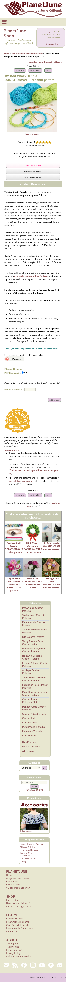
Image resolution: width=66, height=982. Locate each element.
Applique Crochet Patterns (31, 672)
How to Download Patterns (31, 844)
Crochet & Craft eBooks (34, 714)
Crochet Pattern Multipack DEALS (31, 701)
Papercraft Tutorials (32, 731)
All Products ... (29, 751)
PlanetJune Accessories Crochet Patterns (34, 694)
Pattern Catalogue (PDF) (18, 906)
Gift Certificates (30, 722)
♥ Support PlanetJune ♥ (18, 887)
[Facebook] (24, 965)
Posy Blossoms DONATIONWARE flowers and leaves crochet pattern (14, 584)
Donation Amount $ (14, 390)
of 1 (25, 373)
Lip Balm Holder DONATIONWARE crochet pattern (51, 546)
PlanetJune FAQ (14, 950)
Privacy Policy (13, 953)
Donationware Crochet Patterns (27, 53)
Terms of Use (26, 853)
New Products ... (30, 742)
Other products (26, 831)
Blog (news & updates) (17, 878)
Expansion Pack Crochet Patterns (35, 686)
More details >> (12, 450)
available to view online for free (31, 276)
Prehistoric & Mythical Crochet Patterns (33, 650)
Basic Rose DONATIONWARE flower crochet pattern (33, 583)
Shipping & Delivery (28, 847)
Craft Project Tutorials (17, 925)
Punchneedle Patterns (33, 727)
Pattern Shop (13, 900)
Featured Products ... (33, 746)
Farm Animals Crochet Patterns (33, 624)
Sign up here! (54, 41)
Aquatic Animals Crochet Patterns (34, 631)
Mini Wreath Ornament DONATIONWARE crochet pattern (33, 548)
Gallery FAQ (25, 862)
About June (12, 943)
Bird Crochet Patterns (33, 637)
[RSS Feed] (15, 965)
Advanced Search (34, 790)
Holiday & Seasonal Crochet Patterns (32, 657)
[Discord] (59, 965)
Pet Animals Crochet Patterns (32, 609)
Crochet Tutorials (15, 918)
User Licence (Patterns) (18, 903)
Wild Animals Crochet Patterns (33, 616)
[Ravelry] (51, 965)
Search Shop (34, 777)
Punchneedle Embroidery (19, 928)
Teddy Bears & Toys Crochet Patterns (32, 643)
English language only (20, 480)
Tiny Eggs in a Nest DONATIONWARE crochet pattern (51, 583)
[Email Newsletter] (6, 965)
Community (12, 881)
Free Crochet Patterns (17, 921)
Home (9, 875)
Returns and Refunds (29, 850)
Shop (6, 53)
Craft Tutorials (29, 735)
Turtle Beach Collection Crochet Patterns (34, 679)
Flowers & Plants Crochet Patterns (35, 664)
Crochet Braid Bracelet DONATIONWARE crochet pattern (14, 548)
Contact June (26, 856)
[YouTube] (42, 965)
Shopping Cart (52, 44)
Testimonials (12, 946)
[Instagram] (33, 965)
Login (49, 31)
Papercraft (11, 931)
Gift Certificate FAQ (28, 859)
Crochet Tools (29, 718)
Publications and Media (18, 956)
